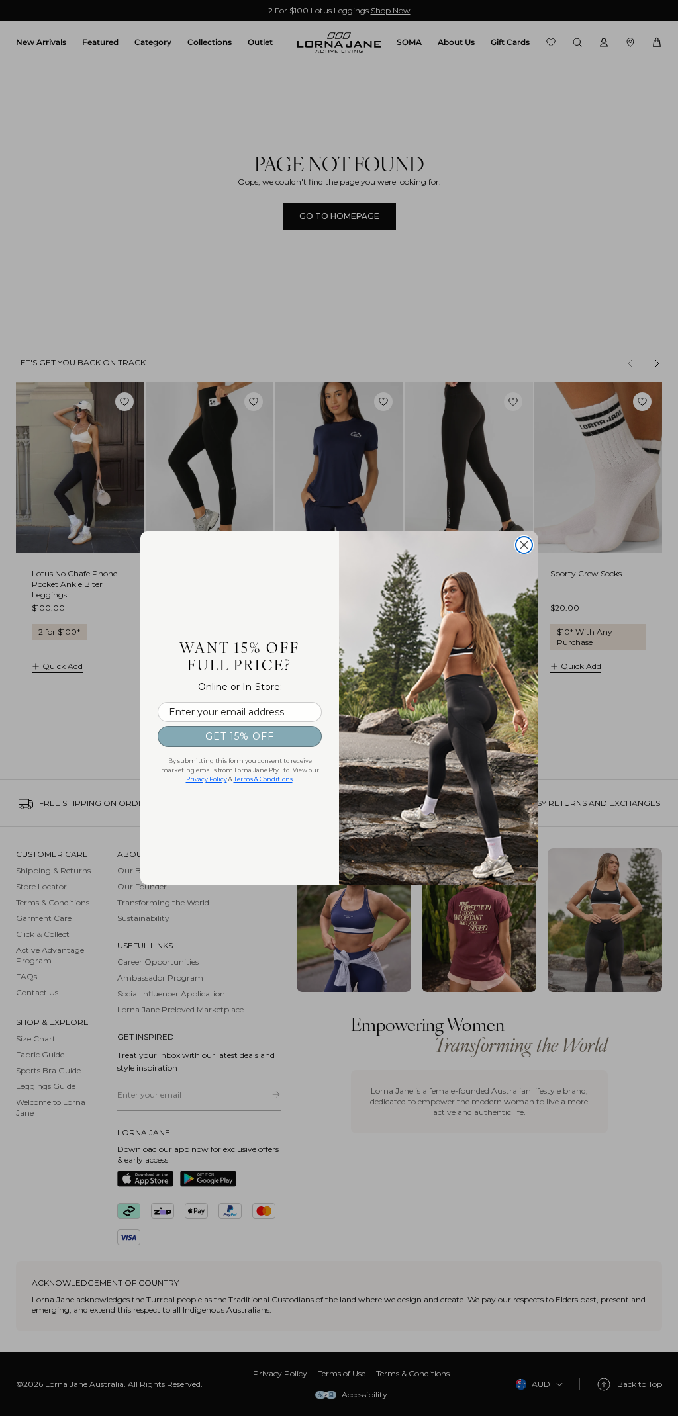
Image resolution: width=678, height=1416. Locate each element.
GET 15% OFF (239, 736)
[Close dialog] (524, 545)
